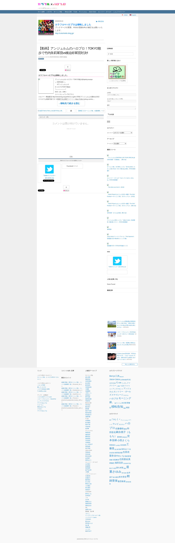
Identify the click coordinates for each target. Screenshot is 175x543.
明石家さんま (89, 523)
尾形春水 (87, 395)
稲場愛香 (87, 466)
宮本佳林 (87, 454)
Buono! (122, 376)
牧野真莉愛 (88, 399)
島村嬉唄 (87, 468)
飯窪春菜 (87, 385)
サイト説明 (41, 12)
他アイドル (118, 403)
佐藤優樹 (87, 391)
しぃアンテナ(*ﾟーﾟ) (43, 401)
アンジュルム (83, 12)
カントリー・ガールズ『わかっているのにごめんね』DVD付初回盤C (120, 179)
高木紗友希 (88, 456)
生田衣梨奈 (88, 381)
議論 (124, 408)
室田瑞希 (87, 446)
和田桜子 (87, 489)
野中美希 (87, 397)
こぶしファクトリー (119, 12)
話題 (114, 468)
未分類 (123, 403)
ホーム (71, 111)
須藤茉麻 (87, 416)
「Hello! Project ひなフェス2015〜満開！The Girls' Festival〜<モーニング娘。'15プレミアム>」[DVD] (121, 195)
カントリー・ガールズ (104, 12)
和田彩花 (87, 432)
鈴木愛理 (87, 422)
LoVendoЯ (124, 380)
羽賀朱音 (87, 401)
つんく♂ (87, 513)
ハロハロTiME (41, 385)
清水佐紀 (87, 405)
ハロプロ (49, 12)
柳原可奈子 (88, 531)
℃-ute (75, 12)
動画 (125, 429)
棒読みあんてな (41, 407)
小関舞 (87, 472)
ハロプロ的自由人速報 (43, 389)
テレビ (116, 424)
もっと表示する (130, 364)
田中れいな (88, 493)
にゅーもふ (40, 405)
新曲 (119, 449)
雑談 (127, 408)
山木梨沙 (87, 464)
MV (110, 420)
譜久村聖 (87, 377)
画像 (110, 460)
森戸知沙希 (88, 470)
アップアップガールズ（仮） (93, 515)
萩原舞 (87, 428)
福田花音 (87, 434)
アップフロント (118, 389)
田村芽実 (87, 438)
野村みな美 (88, 483)
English (133, 15)
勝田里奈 (87, 436)
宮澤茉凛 (87, 495)
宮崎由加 (87, 452)
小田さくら (88, 393)
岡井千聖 (87, 424)
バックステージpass (91, 517)
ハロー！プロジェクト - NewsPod (46, 399)
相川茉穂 (87, 448)
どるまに (39, 409)
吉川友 (87, 499)
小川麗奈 (87, 486)
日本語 (125, 15)
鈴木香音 (87, 383)
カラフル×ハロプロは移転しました (73, 24)
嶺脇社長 (87, 527)
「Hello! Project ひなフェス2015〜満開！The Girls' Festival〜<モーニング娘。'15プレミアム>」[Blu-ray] (121, 204)
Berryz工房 (68, 12)
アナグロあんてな (42, 403)
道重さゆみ (88, 509)
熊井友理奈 (88, 412)
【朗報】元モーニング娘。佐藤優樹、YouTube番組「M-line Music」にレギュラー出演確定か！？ (91, 111)
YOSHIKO (88, 519)
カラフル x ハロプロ (52, 4)
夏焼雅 (87, 409)
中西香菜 (87, 442)
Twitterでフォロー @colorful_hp (49, 177)
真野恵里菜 (88, 503)
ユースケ (87, 529)
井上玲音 (87, 482)
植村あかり (88, 460)
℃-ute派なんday (41, 391)
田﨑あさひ (88, 501)
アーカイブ (110, 143)
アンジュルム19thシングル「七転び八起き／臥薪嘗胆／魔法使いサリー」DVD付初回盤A (121, 221)
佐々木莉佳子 (89, 444)
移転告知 (41, 59)
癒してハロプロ (41, 387)
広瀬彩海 (87, 476)
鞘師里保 (87, 379)
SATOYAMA (112, 383)
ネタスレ (126, 395)
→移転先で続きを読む (69, 103)
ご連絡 (118, 386)
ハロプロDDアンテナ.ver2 (44, 397)
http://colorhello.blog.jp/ (64, 33)
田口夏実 (87, 487)
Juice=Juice (92, 12)
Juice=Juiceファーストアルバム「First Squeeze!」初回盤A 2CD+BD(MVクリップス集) (121, 237)
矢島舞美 (87, 420)
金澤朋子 (87, 458)
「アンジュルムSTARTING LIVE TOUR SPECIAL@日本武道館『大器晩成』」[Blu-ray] (121, 158)
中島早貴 (87, 426)
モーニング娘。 (58, 12)
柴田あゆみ (88, 505)
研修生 (112, 463)
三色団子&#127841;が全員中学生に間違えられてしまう (52, 111)
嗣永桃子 (87, 407)
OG (129, 380)
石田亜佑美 (88, 387)
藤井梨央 (87, 480)
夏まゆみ (87, 521)
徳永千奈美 (88, 411)
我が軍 (87, 525)
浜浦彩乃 (87, 478)
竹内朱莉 (87, 440)
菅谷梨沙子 (88, 414)
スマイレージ (117, 395)
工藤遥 (87, 389)
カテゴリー (110, 132)
